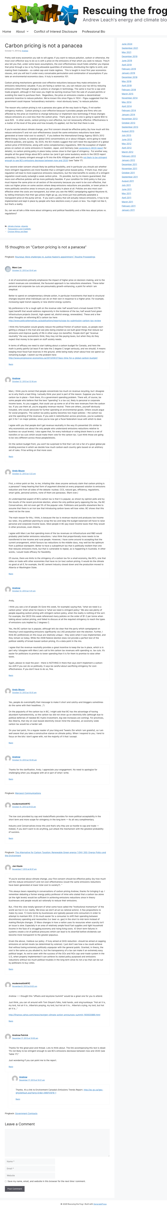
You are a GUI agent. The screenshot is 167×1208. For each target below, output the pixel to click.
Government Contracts (26, 1113)
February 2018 (129, 89)
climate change (14, 226)
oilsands (24, 226)
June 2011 (127, 189)
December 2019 (129, 56)
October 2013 (128, 123)
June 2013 (127, 139)
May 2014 (126, 102)
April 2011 (126, 197)
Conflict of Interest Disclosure (55, 31)
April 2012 (127, 148)
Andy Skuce (18, 471)
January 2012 (128, 160)
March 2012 (127, 152)
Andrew (16, 378)
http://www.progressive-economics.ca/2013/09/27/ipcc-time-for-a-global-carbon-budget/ (53, 358)
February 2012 (129, 156)
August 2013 (128, 131)
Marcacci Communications (28, 793)
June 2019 (127, 60)
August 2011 (128, 181)
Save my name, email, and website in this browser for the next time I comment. (47, 1181)
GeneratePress (100, 1204)
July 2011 (126, 185)
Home (6, 31)
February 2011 (129, 206)
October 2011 (128, 172)
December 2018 (129, 77)
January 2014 (128, 114)
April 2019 (127, 65)
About (20, 31)
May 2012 (126, 143)
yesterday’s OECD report (90, 148)
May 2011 (126, 193)
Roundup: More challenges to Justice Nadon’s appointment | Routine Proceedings (55, 257)
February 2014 (129, 110)
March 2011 (127, 202)
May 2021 (126, 52)
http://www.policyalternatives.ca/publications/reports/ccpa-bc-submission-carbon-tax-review (55, 320)
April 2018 (127, 85)
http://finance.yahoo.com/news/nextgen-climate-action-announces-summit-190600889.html (54, 1015)
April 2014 (127, 106)
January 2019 (128, 73)
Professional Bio (93, 31)
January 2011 (128, 210)
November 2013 (130, 119)
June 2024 (127, 44)
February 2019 (129, 69)
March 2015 (127, 94)
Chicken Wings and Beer (18, 231)
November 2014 (130, 98)
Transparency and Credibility (19, 229)
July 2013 (126, 135)
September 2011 (130, 177)
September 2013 (130, 127)
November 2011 (129, 168)
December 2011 (129, 164)
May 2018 (126, 81)
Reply (11, 364)
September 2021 (130, 48)
